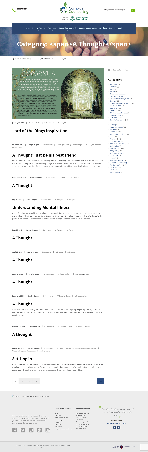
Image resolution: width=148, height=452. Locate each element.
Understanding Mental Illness (41, 207)
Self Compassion (116, 153)
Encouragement (115, 115)
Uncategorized (115, 172)
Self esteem (114, 155)
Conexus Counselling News (119, 99)
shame (68, 274)
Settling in (22, 358)
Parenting (113, 139)
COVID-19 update (116, 106)
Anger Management (82, 422)
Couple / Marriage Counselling (81, 418)
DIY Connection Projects (118, 113)
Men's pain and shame (118, 134)
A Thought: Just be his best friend (44, 155)
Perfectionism (115, 141)
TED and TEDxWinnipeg (118, 163)
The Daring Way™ (81, 428)
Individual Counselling (82, 413)
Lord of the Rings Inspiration (39, 130)
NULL (112, 136)
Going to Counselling (117, 120)
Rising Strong (114, 151)
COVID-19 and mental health (120, 103)
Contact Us (118, 28)
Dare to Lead (114, 108)
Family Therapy (80, 415)
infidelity (113, 129)
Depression (114, 110)
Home (27, 28)
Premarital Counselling (118, 144)
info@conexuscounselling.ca (63, 429)
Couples (113, 101)
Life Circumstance (81, 426)
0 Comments (49, 123)
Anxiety (68, 145)
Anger (112, 89)
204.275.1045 (58, 426)
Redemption (114, 146)
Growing (113, 125)
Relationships (77, 145)
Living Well (114, 132)
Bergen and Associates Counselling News (81, 348)
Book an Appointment (88, 28)
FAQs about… (114, 117)
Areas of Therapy (39, 28)
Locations (103, 28)
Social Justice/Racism (117, 160)
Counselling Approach (67, 28)
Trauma (112, 170)
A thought (22, 334)
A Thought (62, 123)
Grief (111, 122)
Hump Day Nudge (116, 127)
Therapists (52, 28)
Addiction (113, 87)
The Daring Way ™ (116, 165)
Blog (110, 28)
